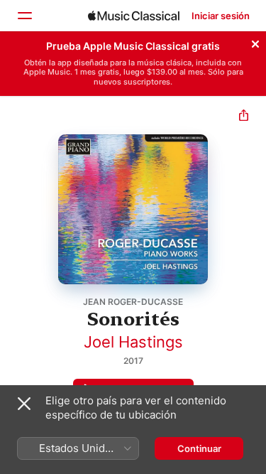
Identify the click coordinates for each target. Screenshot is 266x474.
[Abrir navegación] (24, 15)
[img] (133, 16)
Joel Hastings (133, 342)
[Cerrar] (255, 42)
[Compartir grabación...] (243, 117)
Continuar (199, 448)
